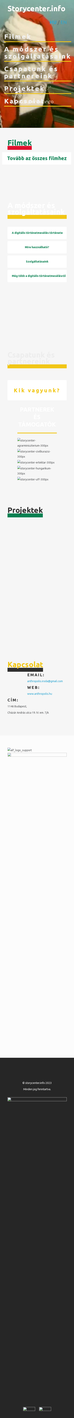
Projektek (24, 88)
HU (53, 22)
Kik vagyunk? (37, 390)
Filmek (18, 36)
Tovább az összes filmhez (37, 158)
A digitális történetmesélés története (37, 232)
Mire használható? (37, 247)
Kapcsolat (24, 101)
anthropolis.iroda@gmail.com (45, 681)
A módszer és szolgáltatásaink (37, 52)
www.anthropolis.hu (39, 693)
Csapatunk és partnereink (31, 72)
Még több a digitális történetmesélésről (39, 275)
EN (64, 22)
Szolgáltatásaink (37, 261)
